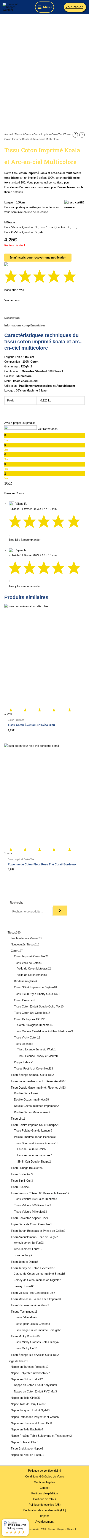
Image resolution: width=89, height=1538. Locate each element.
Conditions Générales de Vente (44, 1476)
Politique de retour (44, 1499)
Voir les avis (12, 300)
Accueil (8, 134)
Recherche (16, 902)
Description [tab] (12, 317)
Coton (28, 134)
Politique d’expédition (44, 1493)
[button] (75, 7)
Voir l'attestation (47, 429)
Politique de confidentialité (44, 1470)
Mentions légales (44, 1482)
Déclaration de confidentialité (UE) (44, 1510)
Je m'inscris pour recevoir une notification (38, 257)
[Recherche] (60, 911)
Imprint (44, 1516)
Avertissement (44, 1521)
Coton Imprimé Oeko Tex (47, 134)
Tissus (18, 134)
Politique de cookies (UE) (44, 1504)
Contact (44, 1487)
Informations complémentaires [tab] (24, 325)
